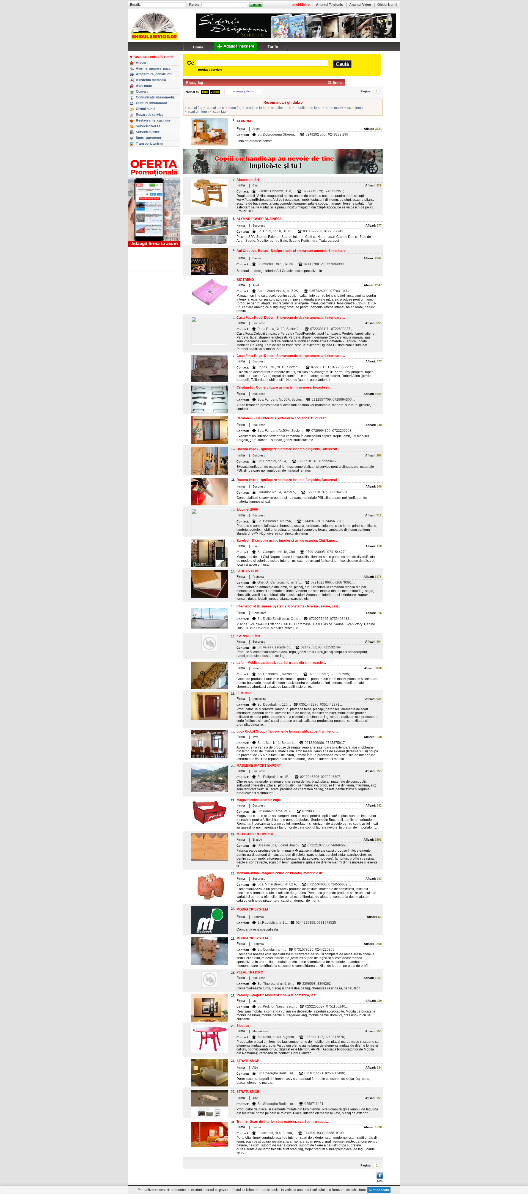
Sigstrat (243, 1026)
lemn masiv (334, 108)
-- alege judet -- (243, 91)
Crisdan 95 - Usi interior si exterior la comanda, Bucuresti (281, 418)
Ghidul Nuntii (387, 5)
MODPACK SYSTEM (252, 909)
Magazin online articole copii (258, 800)
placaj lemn (215, 108)
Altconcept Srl (248, 180)
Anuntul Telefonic (329, 5)
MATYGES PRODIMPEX (255, 834)
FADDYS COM (247, 571)
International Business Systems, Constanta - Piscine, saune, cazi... (288, 606)
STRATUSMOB (248, 1061)
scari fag (219, 112)
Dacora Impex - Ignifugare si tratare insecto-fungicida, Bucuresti (287, 449)
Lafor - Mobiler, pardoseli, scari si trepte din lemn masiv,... (281, 663)
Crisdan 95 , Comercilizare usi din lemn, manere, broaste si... (284, 387)
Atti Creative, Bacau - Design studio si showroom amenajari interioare (291, 251)
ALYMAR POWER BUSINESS (259, 219)
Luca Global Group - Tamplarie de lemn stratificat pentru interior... (287, 731)
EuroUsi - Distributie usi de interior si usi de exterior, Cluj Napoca (287, 541)
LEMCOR (244, 693)
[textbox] (262, 63)
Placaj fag (194, 83)
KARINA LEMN (248, 636)
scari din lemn (198, 112)
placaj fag (195, 108)
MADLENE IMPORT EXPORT (259, 765)
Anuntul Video (360, 5)
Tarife (273, 46)
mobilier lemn (281, 108)
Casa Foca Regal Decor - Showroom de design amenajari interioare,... (291, 318)
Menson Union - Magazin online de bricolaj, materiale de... (281, 873)
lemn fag (235, 108)
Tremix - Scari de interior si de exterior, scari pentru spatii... (283, 1122)
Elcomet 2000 (247, 509)
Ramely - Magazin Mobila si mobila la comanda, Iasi (276, 995)
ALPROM (244, 121)
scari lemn (355, 108)
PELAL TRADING (250, 972)
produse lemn (256, 108)
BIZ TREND (245, 280)
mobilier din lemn (308, 108)
